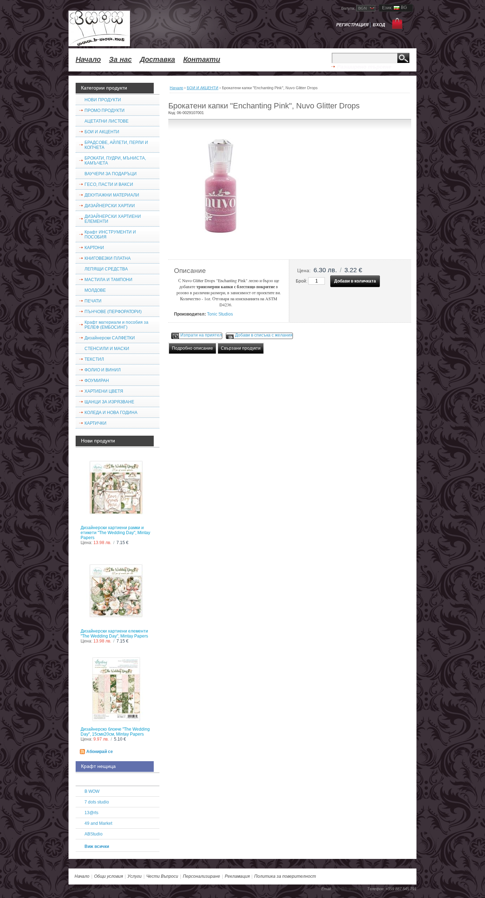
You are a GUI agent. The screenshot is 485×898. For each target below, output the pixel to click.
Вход (379, 24)
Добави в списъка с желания (264, 335)
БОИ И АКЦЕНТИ (202, 88)
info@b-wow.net (348, 888)
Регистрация (352, 24)
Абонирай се (99, 751)
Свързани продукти (241, 348)
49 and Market (98, 823)
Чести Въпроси (162, 876)
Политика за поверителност (285, 876)
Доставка (157, 59)
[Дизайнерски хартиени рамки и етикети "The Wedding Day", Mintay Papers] (117, 488)
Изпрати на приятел (201, 335)
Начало (88, 59)
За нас (120, 59)
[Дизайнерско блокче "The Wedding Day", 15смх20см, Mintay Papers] (117, 690)
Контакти (201, 59)
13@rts (91, 812)
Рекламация (237, 876)
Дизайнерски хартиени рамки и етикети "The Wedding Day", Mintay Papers (115, 532)
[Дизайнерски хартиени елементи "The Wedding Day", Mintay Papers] (117, 592)
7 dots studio (97, 802)
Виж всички (97, 846)
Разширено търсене (364, 67)
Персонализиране (201, 876)
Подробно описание (192, 348)
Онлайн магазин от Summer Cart (103, 888)
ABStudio (94, 834)
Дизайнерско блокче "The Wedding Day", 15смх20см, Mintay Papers (115, 732)
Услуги (134, 876)
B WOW (92, 791)
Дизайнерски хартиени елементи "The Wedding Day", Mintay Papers (114, 634)
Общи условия (108, 876)
